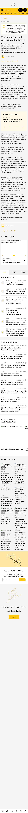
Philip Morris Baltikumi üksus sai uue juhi (20, 501)
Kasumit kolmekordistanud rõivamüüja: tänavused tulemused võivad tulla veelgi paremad (16, 322)
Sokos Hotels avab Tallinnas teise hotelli (6, 521)
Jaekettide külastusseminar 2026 (12, 449)
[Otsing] (16, 811)
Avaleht (3, 13)
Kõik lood (9, 13)
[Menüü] (2, 811)
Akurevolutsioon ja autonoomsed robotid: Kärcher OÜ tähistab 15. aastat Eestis (20, 545)
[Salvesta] (26, 281)
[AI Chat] (21, 811)
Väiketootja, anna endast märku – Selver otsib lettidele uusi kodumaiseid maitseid (15, 333)
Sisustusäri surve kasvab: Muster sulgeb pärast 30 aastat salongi (13, 312)
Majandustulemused (7, 345)
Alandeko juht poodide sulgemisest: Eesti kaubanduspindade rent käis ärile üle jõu (21, 523)
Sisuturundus (13, 329)
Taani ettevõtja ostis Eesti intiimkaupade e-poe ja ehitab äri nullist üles (19, 479)
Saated (8, 318)
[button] (10, 579)
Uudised (8, 280)
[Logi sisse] (25, 811)
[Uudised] (7, 811)
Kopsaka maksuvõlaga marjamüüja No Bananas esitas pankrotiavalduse (14, 301)
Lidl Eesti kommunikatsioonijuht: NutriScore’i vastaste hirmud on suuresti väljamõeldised (13, 410)
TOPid (15, 13)
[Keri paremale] (25, 255)
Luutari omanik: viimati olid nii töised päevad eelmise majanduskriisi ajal (6, 545)
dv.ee (8, 80)
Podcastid (21, 13)
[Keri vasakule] (2, 255)
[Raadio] (12, 811)
